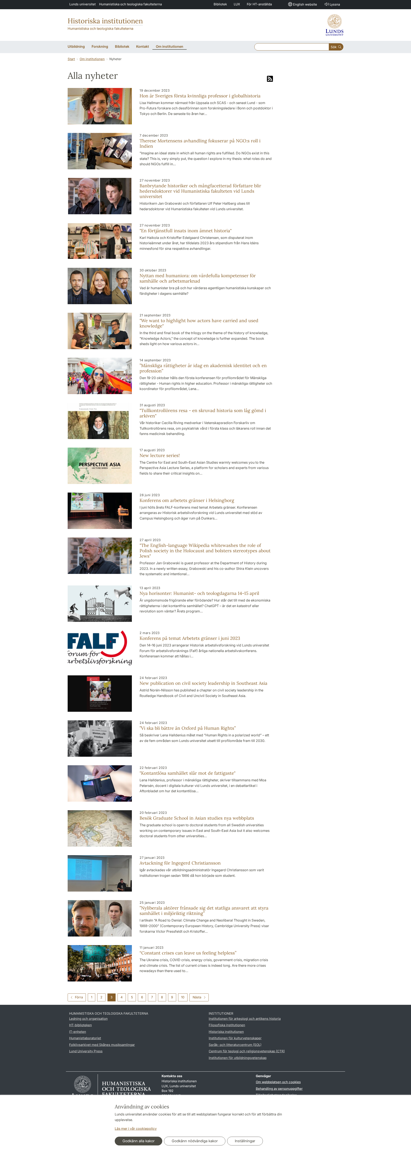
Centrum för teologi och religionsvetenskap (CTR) (247, 1051)
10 (182, 997)
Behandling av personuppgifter (279, 1089)
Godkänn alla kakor (138, 1141)
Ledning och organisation (88, 1019)
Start (71, 59)
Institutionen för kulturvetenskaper (235, 1038)
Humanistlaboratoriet (85, 1038)
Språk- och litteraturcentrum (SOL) (235, 1045)
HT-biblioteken (80, 1025)
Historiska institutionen (105, 20)
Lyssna (335, 4)
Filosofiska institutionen (227, 1025)
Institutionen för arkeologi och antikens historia (245, 1019)
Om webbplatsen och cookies (278, 1082)
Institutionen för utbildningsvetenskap (238, 1058)
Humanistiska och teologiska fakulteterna (130, 4)
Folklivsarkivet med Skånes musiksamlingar (102, 1045)
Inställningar (245, 1141)
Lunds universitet (82, 4)
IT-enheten (77, 1032)
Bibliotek (220, 4)
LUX (237, 4)
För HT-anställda (259, 4)
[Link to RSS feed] (270, 79)
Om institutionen (92, 59)
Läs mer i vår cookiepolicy (136, 1128)
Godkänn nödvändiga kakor (195, 1141)
